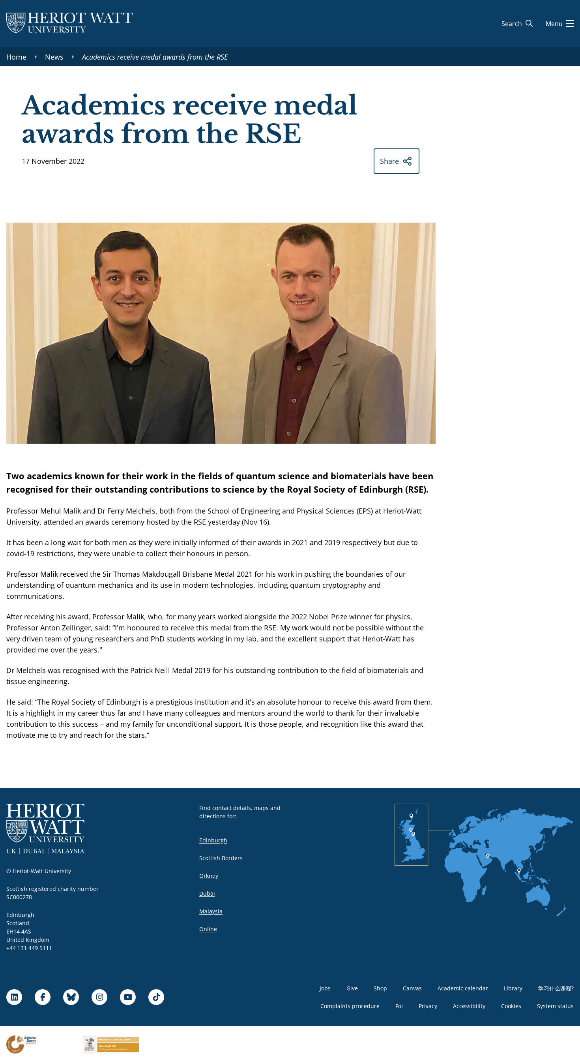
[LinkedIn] (14, 997)
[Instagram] (99, 997)
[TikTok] (156, 997)
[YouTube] (128, 997)
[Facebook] (43, 997)
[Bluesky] (71, 997)
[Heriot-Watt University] (69, 24)
